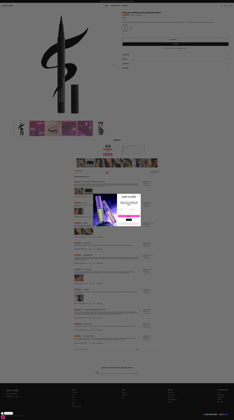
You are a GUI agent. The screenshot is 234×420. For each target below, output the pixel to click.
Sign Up (129, 216)
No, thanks (129, 219)
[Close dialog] (139, 195)
